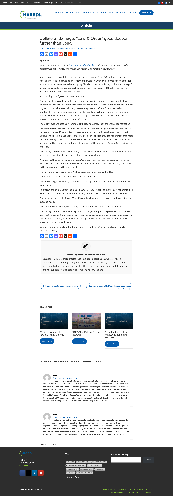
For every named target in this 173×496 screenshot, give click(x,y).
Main (5, 3)
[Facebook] (159, 2)
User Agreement (116, 492)
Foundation (68, 3)
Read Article (47, 341)
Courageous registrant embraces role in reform (61, 286)
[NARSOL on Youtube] (41, 473)
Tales (28, 3)
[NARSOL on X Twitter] (28, 473)
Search (148, 459)
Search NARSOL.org (119, 454)
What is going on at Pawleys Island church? (52, 333)
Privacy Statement (144, 489)
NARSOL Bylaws (109, 489)
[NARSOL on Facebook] (22, 473)
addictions (99, 469)
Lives (22, 3)
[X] (169, 2)
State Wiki (36, 3)
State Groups (48, 3)
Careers (149, 492)
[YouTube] (162, 2)
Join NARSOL (146, 13)
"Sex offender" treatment (76, 465)
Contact (78, 3)
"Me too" (71, 462)
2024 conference (94, 465)
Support (58, 3)
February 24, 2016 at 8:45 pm (66, 417)
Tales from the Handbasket (82, 65)
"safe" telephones (99, 462)
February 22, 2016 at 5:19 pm (66, 378)
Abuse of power (86, 469)
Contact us (23, 465)
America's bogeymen (84, 473)
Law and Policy (89, 48)
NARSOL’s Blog (104, 12)
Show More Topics (73, 477)
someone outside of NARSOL (69, 48)
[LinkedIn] (166, 2)
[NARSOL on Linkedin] (34, 473)
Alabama (71, 473)
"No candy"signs (83, 462)
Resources (14, 3)
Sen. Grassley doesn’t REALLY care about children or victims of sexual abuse (110, 287)
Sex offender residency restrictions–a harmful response (117, 335)
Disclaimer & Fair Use (126, 489)
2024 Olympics (73, 469)
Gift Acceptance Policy (135, 492)
